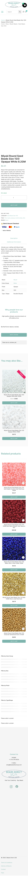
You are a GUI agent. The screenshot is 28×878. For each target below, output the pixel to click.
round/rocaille (18, 218)
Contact (3, 869)
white (23, 218)
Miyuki (6, 220)
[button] (24, 5)
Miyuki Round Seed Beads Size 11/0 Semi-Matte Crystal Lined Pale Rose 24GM (14, 489)
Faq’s (2, 872)
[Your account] (23, 12)
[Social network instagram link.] (11, 785)
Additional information (14, 242)
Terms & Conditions (6, 862)
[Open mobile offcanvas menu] (2, 12)
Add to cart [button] (14, 402)
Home (2, 20)
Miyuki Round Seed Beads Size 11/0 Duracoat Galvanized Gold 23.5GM (14, 633)
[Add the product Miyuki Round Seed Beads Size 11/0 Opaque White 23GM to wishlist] (23, 426)
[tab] (14, 238)
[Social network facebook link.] (16, 785)
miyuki (8, 218)
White (15, 283)
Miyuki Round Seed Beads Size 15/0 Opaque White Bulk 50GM (14, 395)
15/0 (5, 218)
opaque (13, 218)
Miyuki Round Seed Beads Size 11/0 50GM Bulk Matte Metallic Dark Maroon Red (14, 526)
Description (14, 238)
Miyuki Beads (13, 24)
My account (4, 876)
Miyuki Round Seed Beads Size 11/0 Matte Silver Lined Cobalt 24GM (14, 562)
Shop (7, 24)
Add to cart (14, 205)
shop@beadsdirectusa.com (14, 765)
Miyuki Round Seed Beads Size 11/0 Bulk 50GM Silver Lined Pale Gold (14, 598)
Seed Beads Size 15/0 (12, 215)
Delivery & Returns (6, 866)
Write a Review (14, 334)
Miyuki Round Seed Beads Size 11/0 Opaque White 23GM (14, 431)
